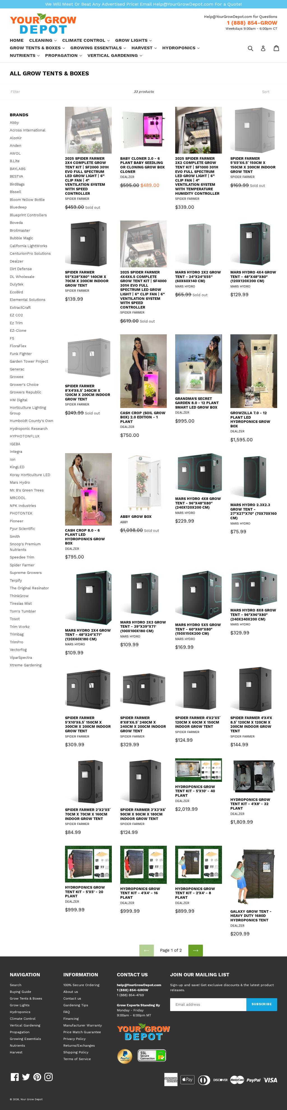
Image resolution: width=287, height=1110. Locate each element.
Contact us (72, 998)
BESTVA (16, 176)
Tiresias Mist (21, 603)
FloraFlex (18, 346)
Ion (12, 459)
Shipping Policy (75, 1052)
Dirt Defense (21, 269)
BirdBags (17, 184)
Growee (17, 377)
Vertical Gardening (117, 55)
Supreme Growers (26, 573)
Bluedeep (18, 207)
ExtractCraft (20, 307)
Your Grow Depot (31, 1099)
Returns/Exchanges (79, 1046)
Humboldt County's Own (31, 421)
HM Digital (18, 400)
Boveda (16, 223)
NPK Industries (23, 506)
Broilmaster (20, 230)
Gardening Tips (75, 1005)
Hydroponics (183, 47)
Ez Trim (16, 323)
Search (15, 985)
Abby (14, 122)
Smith (15, 536)
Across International (27, 130)
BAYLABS (18, 169)
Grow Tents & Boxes (40, 47)
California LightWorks (28, 246)
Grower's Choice (24, 385)
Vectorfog (18, 650)
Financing (71, 1019)
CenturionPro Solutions (30, 253)
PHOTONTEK (21, 513)
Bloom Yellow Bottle (27, 200)
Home (17, 40)
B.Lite (15, 161)
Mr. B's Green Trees (27, 490)
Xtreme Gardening (25, 665)
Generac (17, 369)
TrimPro (16, 642)
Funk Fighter (21, 354)
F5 (12, 338)
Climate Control (88, 40)
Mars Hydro (20, 482)
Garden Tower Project (29, 361)
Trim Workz (20, 627)
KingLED (17, 467)
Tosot (15, 619)
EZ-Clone (18, 330)
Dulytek (16, 284)
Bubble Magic (21, 238)
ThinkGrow (19, 596)
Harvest (146, 47)
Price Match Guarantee (82, 1032)
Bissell (15, 192)
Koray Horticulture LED (30, 475)
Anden (15, 145)
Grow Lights (136, 40)
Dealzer (16, 261)
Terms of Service (77, 1059)
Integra (16, 451)
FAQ (66, 1012)
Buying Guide (20, 992)
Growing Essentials (100, 47)
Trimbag (17, 634)
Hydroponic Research (29, 429)
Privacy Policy (74, 1039)
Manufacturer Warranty (82, 1025)
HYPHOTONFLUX (25, 436)
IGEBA (15, 444)
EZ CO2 (16, 315)
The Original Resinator (29, 588)
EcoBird (16, 292)
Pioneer (16, 521)
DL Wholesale (22, 277)
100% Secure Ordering (81, 985)
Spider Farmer (22, 565)
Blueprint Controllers (28, 215)
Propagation (66, 55)
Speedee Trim (22, 557)
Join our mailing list (199, 974)
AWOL (15, 153)
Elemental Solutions (27, 300)
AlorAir (16, 138)
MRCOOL (18, 498)
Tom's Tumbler (23, 611)
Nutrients (27, 55)
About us (70, 992)
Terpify (16, 580)
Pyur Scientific (22, 529)
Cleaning (45, 40)
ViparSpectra (21, 657)
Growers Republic (25, 392)
